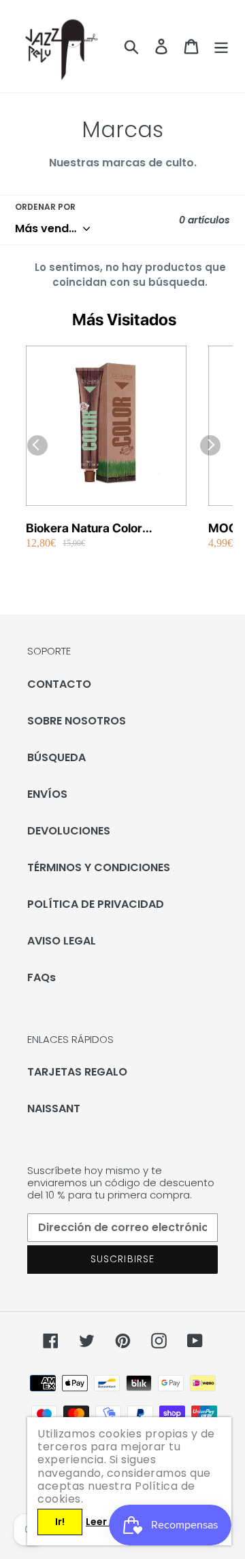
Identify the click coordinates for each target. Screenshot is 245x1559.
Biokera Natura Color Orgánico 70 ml (84, 528)
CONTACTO (59, 684)
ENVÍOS (47, 794)
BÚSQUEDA (56, 757)
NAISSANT (53, 1108)
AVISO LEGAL (61, 941)
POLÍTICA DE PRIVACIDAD (95, 904)
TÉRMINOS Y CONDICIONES (98, 867)
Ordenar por (45, 207)
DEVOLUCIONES (68, 831)
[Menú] (221, 46)
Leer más (108, 1521)
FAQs (41, 977)
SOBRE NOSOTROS (76, 721)
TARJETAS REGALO (77, 1072)
